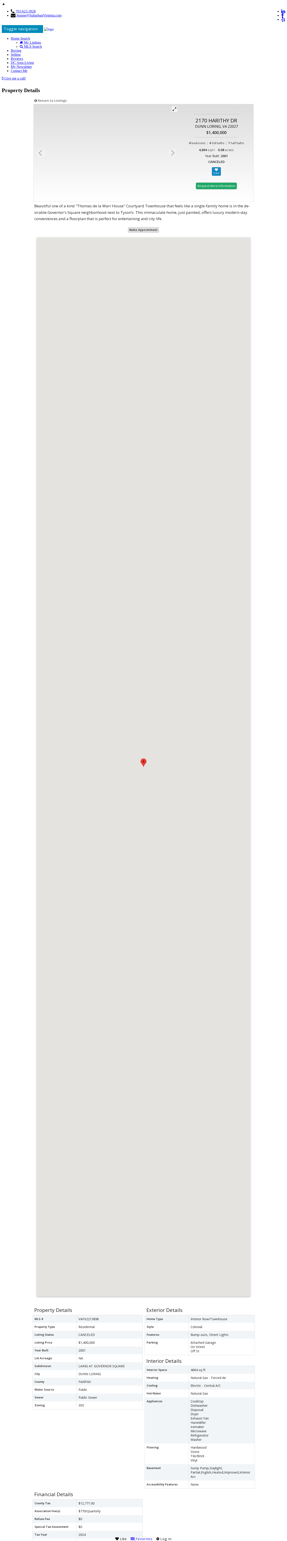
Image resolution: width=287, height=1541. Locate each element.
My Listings (32, 42)
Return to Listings (52, 100)
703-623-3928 (25, 11)
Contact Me (19, 71)
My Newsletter (21, 67)
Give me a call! (14, 78)
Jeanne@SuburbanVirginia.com (38, 15)
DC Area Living (22, 63)
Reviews (17, 59)
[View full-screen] (174, 109)
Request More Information (216, 186)
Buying (16, 50)
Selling (16, 54)
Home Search (20, 38)
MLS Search (32, 46)
